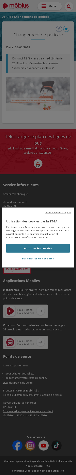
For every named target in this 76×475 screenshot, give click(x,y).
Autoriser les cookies (38, 248)
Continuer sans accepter (58, 212)
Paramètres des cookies (38, 258)
